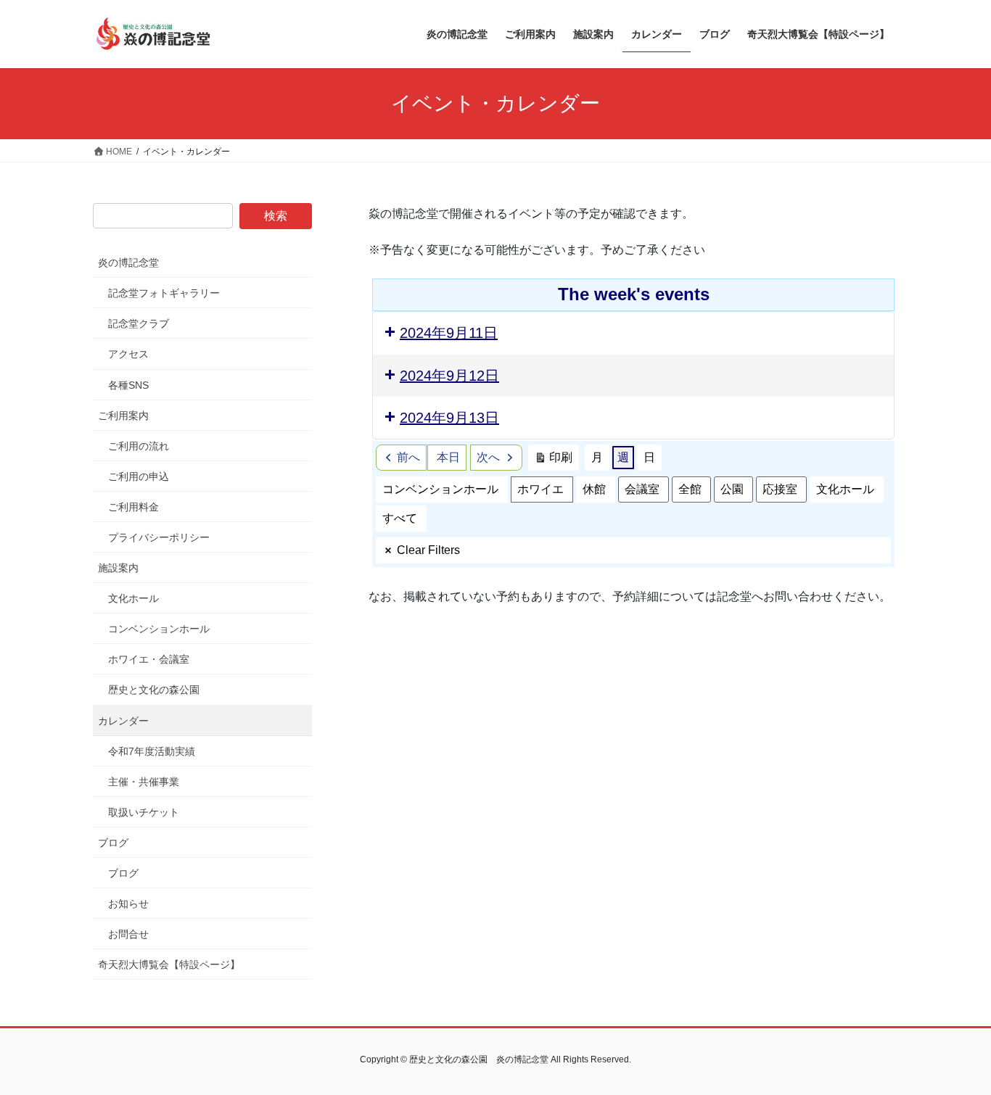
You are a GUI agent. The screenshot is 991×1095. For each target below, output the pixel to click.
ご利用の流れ (138, 446)
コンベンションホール (440, 489)
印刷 (553, 461)
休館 (594, 489)
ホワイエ (540, 489)
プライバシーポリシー (159, 537)
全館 (690, 489)
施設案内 (118, 568)
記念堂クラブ (138, 323)
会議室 (642, 489)
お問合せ (128, 934)
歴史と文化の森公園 (154, 689)
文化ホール (845, 489)
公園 (732, 489)
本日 (448, 457)
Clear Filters (428, 550)
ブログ (113, 842)
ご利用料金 (133, 507)
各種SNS (128, 385)
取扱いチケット (143, 812)
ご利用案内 (123, 415)
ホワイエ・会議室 (148, 659)
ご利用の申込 (138, 476)
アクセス (128, 354)
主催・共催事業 (143, 782)
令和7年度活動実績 (151, 751)
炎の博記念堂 (128, 262)
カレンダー (123, 721)
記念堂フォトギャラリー (164, 293)
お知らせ (128, 903)
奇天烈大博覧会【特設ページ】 (169, 964)
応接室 (779, 489)
